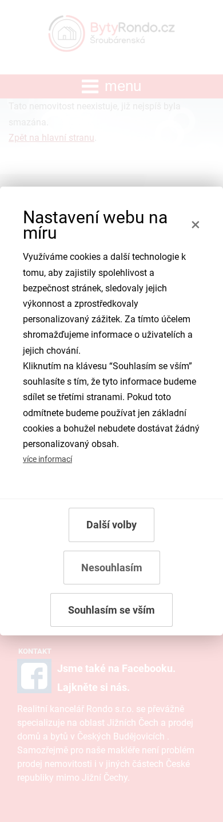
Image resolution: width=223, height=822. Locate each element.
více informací (47, 459)
